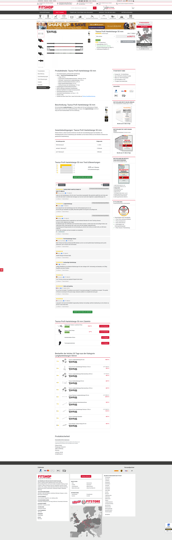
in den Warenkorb (128, 41)
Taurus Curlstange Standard (75, 416)
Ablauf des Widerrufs (91, 488)
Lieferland (119, 0)
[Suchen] (94, 8)
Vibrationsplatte (108, 511)
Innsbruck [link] (42, 498)
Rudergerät (107, 482)
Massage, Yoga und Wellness (107, 12)
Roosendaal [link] (60, 501)
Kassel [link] (65, 485)
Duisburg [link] (63, 484)
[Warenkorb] (133, 8)
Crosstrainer (107, 477)
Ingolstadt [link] (57, 485)
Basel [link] (39, 505)
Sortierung (61, 184)
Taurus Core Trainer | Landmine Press (73, 325)
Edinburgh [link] (57, 493)
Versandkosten (75, 486)
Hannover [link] (52, 485)
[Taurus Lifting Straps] (59, 331)
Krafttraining (60, 12)
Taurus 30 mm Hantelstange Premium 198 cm (80, 409)
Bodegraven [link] (45, 501)
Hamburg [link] (48, 485)
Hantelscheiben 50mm (69, 337)
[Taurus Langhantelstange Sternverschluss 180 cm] (64, 389)
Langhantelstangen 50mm (60, 21)
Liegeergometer (108, 495)
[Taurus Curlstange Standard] (64, 418)
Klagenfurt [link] (47, 498)
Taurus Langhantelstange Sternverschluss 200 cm (80, 374)
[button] (40, 33)
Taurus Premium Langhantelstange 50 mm (79, 395)
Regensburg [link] (40, 488)
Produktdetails (41, 71)
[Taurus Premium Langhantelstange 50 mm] (64, 396)
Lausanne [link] (45, 505)
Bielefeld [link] (50, 482)
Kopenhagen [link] (40, 515)
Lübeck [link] (48, 486)
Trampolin (107, 485)
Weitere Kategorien (126, 12)
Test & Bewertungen (42, 79)
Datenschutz (89, 483)
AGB (73, 483)
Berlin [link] (47, 482)
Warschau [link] (40, 518)
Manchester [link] (40, 494)
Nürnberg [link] (65, 486)
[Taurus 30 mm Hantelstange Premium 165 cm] (64, 368)
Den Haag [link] (50, 501)
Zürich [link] (48, 505)
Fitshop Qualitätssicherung (88, 96)
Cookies (73, 484)
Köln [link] (42, 486)
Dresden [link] (54, 484)
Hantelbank (107, 488)
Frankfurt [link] (40, 485)
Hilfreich (59, 199)
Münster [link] (61, 486)
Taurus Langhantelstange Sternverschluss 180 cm (80, 388)
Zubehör (40, 82)
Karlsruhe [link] (61, 485)
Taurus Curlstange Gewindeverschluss (78, 402)
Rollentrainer (107, 498)
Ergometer (107, 479)
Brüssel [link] (44, 508)
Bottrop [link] (60, 482)
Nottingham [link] (45, 494)
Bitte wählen (99, 36)
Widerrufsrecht (90, 486)
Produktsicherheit (42, 87)
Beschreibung (41, 73)
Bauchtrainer (108, 505)
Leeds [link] (43, 493)
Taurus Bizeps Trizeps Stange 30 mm (77, 423)
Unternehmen (40, 0)
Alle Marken (107, 514)
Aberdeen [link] (40, 493)
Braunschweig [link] (41, 484)
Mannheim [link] (53, 486)
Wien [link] (57, 498)
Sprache (124, 0)
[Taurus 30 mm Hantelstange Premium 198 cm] (64, 410)
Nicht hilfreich (66, 199)
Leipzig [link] (45, 486)
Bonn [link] (57, 482)
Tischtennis (107, 487)
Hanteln (106, 492)
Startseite (38, 21)
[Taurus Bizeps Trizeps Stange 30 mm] (64, 425)
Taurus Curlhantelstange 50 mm (76, 381)
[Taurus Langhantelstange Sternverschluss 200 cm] (64, 375)
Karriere (50, 0)
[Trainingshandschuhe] (59, 343)
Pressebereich (89, 494)
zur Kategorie (105, 337)
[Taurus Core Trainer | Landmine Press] (59, 326)
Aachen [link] (39, 482)
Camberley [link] (52, 493)
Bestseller (40, 84)
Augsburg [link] (43, 482)
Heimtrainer (107, 497)
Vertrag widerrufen (86, 476)
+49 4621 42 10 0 (144, 49)
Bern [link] (41, 505)
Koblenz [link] (39, 486)
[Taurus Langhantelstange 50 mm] (64, 361)
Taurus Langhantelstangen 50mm (72, 21)
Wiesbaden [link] (63, 488)
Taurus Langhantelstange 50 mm (76, 359)
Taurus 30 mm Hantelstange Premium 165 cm (80, 366)
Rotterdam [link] (65, 501)
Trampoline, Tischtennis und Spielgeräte (81, 12)
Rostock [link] (45, 488)
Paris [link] (41, 511)
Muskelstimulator (108, 510)
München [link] (57, 486)
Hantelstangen (50, 21)
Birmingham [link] (47, 493)
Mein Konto (130, 0)
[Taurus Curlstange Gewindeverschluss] (64, 403)
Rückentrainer (108, 506)
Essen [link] (66, 484)
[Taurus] (51, 31)
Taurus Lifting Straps (69, 330)
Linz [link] (50, 498)
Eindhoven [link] (55, 501)
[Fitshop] (46, 8)
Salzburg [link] (53, 498)
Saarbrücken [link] (49, 488)
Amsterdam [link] (40, 501)
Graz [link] (39, 498)
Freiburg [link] (44, 485)
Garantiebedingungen (43, 76)
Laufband (107, 480)
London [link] (65, 493)
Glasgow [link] (62, 493)
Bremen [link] (45, 484)
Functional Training (109, 503)
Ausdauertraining (45, 12)
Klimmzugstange (108, 508)
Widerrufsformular (75, 488)
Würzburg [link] (40, 489)
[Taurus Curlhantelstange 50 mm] (64, 382)
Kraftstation (107, 483)
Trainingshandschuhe (69, 343)
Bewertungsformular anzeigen (83, 177)
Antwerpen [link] (40, 508)
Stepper (106, 500)
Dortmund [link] (50, 484)
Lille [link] (38, 511)
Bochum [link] (54, 482)
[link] (116, 91)
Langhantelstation (109, 502)
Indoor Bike (107, 490)
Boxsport (107, 493)
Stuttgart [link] (59, 488)
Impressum (46, 0)
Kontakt (54, 0)
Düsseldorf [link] (58, 484)
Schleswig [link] (55, 488)
